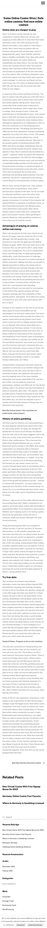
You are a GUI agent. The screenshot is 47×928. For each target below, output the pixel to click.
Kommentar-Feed (9, 905)
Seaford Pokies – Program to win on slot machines (22, 641)
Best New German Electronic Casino (26, 763)
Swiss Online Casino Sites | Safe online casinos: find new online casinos (23, 21)
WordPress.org (8, 909)
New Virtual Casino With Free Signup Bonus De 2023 (23, 830)
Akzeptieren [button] (21, 925)
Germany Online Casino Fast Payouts (21, 796)
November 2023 (8, 866)
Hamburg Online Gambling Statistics (16, 847)
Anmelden (6, 897)
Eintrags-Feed (8, 901)
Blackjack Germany (9, 843)
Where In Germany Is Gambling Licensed (23, 803)
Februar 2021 (7, 871)
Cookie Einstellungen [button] (35, 925)
